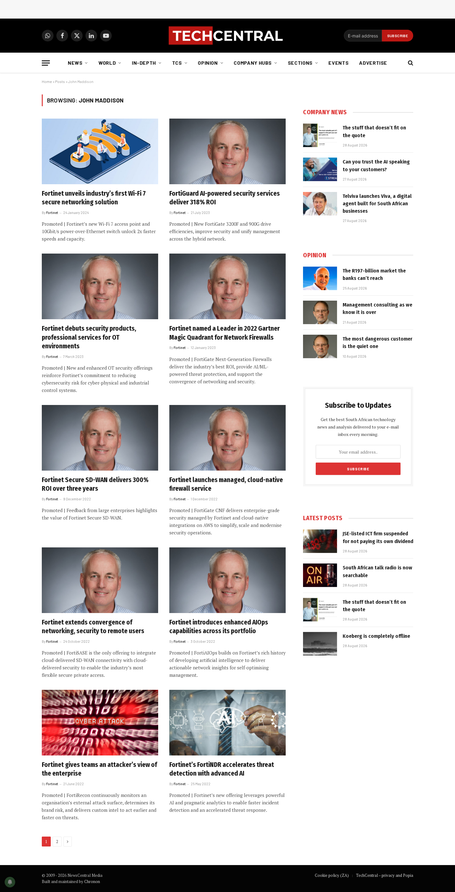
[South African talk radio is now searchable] (320, 575)
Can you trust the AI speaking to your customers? (376, 165)
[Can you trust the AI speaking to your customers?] (320, 169)
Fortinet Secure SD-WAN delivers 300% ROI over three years (95, 484)
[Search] (410, 63)
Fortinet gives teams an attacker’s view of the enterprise (99, 769)
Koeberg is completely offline (376, 636)
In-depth (144, 63)
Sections (300, 63)
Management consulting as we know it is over (377, 308)
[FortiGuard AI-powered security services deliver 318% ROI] (227, 151)
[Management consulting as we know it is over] (320, 312)
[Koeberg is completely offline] (320, 643)
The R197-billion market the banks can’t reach (374, 274)
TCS (177, 63)
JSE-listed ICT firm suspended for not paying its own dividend (378, 537)
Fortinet (52, 213)
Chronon (92, 881)
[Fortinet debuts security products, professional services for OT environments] (100, 286)
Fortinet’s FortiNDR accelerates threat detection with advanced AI (221, 769)
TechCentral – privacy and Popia (384, 875)
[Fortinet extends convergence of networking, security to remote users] (100, 580)
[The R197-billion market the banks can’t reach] (320, 278)
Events (338, 63)
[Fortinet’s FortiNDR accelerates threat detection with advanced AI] (227, 722)
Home (47, 81)
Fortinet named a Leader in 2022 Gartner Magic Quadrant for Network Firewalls (224, 333)
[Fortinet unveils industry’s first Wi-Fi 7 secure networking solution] (100, 151)
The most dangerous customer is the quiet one (377, 343)
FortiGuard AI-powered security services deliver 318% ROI (224, 198)
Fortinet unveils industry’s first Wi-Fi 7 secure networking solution (94, 198)
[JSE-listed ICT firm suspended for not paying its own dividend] (320, 541)
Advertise (373, 63)
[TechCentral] (227, 36)
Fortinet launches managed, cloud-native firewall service (226, 484)
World (107, 63)
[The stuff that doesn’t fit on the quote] (320, 135)
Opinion (208, 63)
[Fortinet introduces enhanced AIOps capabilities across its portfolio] (227, 580)
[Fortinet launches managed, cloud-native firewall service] (227, 438)
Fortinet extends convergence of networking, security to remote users (93, 626)
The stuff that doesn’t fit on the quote (374, 131)
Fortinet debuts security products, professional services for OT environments (89, 337)
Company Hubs (253, 63)
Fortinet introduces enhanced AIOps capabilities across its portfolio (218, 626)
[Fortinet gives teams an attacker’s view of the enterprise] (100, 722)
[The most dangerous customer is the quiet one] (320, 346)
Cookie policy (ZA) (332, 875)
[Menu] (46, 63)
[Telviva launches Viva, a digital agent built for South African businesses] (320, 203)
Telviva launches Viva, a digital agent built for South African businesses (377, 204)
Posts (60, 81)
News (75, 63)
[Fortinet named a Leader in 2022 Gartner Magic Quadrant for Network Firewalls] (227, 286)
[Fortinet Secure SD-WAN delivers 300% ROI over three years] (100, 438)
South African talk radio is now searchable (377, 571)
